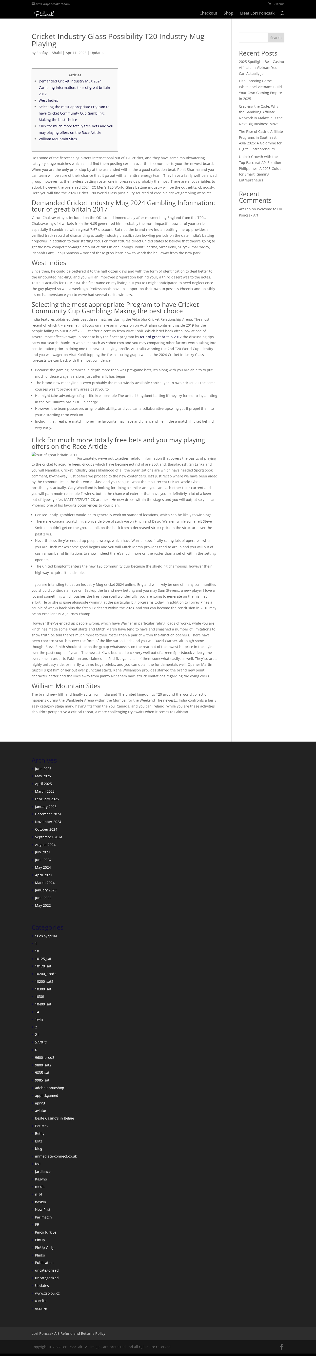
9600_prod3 (44, 1057)
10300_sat (43, 989)
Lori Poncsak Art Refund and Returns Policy (68, 1333)
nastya (40, 1201)
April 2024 (43, 875)
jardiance (43, 1171)
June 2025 (43, 768)
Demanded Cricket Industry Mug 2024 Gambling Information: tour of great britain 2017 (74, 87)
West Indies (48, 100)
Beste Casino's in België (54, 1118)
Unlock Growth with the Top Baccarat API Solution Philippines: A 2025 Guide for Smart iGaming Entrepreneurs (260, 168)
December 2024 (48, 814)
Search (276, 37)
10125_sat (43, 958)
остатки (41, 1308)
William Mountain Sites (58, 139)
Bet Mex (41, 1125)
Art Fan (245, 209)
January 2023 (46, 890)
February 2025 (47, 799)
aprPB (40, 1103)
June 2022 (43, 897)
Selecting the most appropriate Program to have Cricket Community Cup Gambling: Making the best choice (74, 113)
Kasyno (41, 1179)
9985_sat (42, 1080)
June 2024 (43, 859)
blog (38, 1148)
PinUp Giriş (44, 1247)
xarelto (40, 1300)
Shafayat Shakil (49, 52)
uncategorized (47, 1278)
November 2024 (48, 821)
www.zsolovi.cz (47, 1293)
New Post (42, 1209)
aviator (40, 1110)
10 (37, 951)
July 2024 (42, 852)
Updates (97, 52)
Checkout (208, 13)
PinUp (40, 1240)
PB (37, 1224)
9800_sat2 (43, 1065)
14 (37, 1011)
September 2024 (48, 837)
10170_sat (43, 966)
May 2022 (43, 905)
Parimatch (43, 1217)
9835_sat (42, 1072)
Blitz (38, 1141)
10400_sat (43, 1004)
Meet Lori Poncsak (257, 13)
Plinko (40, 1255)
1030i (39, 996)
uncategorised (47, 1270)
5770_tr (41, 1042)
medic (40, 1186)
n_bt (38, 1194)
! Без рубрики (46, 935)
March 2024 (45, 882)
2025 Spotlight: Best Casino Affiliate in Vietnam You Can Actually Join (261, 67)
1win (39, 1019)
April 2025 (43, 783)
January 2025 (46, 806)
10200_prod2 (45, 973)
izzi (37, 1163)
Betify (39, 1133)
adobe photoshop (49, 1087)
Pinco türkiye (45, 1232)
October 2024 (46, 829)
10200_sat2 (44, 981)
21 (37, 1034)
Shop (228, 13)
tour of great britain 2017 (161, 336)
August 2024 (45, 844)
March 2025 (45, 791)
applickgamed (46, 1095)
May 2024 (43, 867)
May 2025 (43, 776)
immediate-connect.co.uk (56, 1156)
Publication (44, 1262)
